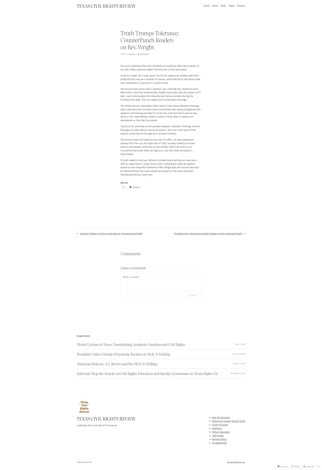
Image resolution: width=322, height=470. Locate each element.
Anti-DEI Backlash (221, 417)
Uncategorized (143, 54)
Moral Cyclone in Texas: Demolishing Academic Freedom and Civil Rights (131, 344)
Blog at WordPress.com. (236, 462)
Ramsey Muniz (219, 439)
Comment (193, 295)
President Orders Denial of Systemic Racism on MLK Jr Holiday (123, 354)
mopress (132, 54)
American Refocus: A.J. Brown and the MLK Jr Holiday (117, 363)
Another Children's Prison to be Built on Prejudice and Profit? (111, 233)
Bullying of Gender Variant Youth (228, 421)
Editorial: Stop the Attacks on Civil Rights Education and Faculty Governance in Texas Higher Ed (147, 373)
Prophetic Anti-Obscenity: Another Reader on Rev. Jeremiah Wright (208, 233)
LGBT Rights (218, 435)
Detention (217, 428)
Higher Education (221, 432)
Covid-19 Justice (220, 424)
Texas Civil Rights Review (106, 6)
